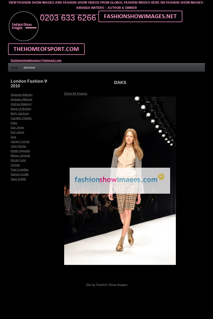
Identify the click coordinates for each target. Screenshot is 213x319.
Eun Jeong (17, 127)
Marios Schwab (20, 155)
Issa (13, 136)
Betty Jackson (20, 113)
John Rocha (18, 146)
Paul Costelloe (20, 169)
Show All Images (75, 93)
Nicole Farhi (18, 160)
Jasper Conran (20, 141)
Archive (29, 67)
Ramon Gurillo (20, 174)
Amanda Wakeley (22, 94)
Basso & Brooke (21, 108)
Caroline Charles (21, 118)
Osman (15, 164)
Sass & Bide (18, 178)
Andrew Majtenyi (21, 104)
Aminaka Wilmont (21, 99)
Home (14, 67)
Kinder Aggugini (20, 150)
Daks (14, 122)
